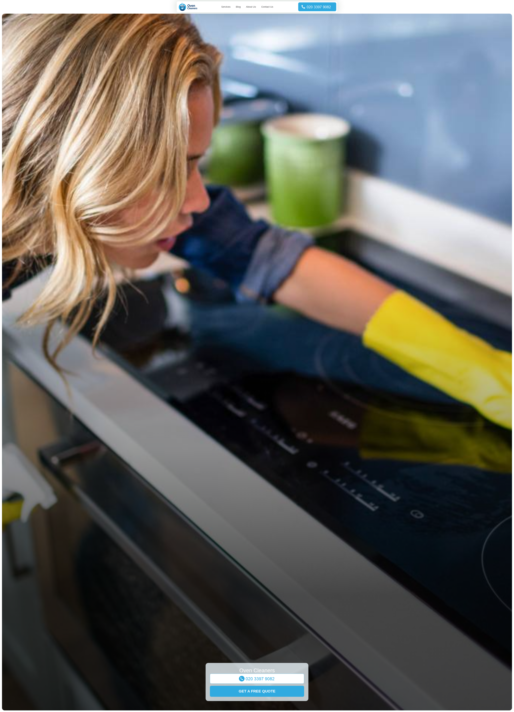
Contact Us (267, 6)
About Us (251, 6)
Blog (238, 6)
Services (225, 6)
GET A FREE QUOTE (257, 691)
